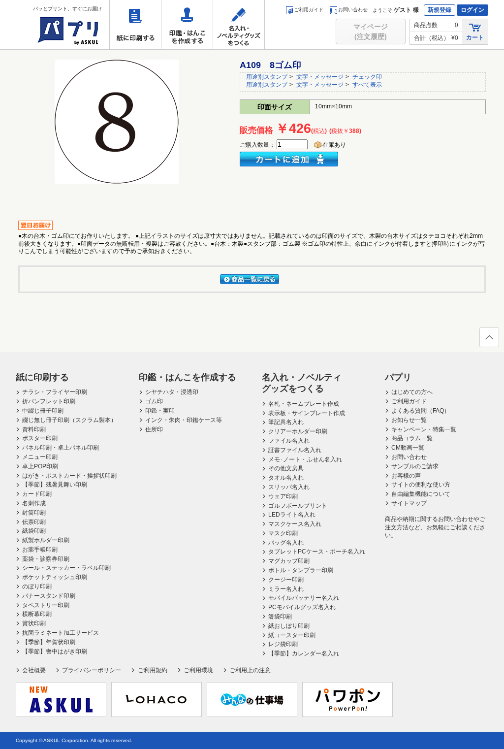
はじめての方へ (412, 392)
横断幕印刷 (37, 614)
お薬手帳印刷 (40, 549)
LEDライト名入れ (291, 514)
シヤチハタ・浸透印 (171, 392)
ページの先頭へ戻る (489, 337)
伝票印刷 (34, 522)
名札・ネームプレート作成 (303, 403)
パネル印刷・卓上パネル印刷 (60, 447)
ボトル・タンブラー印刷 (300, 570)
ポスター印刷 (40, 438)
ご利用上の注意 (250, 670)
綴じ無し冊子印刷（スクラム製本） (69, 420)
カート (475, 37)
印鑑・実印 (160, 410)
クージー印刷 (286, 579)
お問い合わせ (353, 9)
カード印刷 (37, 493)
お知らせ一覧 (409, 420)
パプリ (398, 377)
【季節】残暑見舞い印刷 (54, 484)
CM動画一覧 (407, 447)
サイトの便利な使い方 (420, 484)
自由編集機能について (420, 493)
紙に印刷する (135, 24)
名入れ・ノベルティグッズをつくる (238, 24)
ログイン (472, 9)
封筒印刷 (34, 512)
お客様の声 (406, 475)
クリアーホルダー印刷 (297, 431)
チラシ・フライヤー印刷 (54, 392)
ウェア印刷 (283, 496)
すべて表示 (367, 84)
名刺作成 (34, 503)
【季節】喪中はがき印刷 (54, 651)
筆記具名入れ (286, 422)
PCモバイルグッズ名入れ (302, 607)
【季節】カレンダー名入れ (303, 653)
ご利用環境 (198, 670)
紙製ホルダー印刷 (45, 540)
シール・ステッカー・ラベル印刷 (66, 567)
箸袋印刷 (280, 616)
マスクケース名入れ (294, 524)
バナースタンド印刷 (48, 595)
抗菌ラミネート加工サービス (60, 632)
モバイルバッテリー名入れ (303, 597)
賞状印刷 (34, 623)
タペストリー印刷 (45, 605)
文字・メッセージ (320, 76)
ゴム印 (154, 401)
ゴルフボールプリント (297, 505)
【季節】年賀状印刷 (48, 642)
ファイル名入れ (289, 440)
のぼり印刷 (37, 586)
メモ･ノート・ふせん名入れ (305, 459)
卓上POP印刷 (40, 466)
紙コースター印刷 (291, 635)
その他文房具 (286, 468)
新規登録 (439, 9)
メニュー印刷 (40, 457)
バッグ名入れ (286, 542)
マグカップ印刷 (289, 560)
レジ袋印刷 (283, 644)
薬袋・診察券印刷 (45, 558)
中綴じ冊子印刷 (42, 410)
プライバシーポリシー (91, 670)
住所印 (154, 429)
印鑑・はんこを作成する (187, 24)
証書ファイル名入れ (294, 450)
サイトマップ (409, 503)
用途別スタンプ (266, 76)
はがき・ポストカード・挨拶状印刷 (69, 475)
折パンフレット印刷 (48, 401)
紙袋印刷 (34, 530)
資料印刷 (34, 429)
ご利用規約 (152, 670)
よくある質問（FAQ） (420, 410)
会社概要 (34, 670)
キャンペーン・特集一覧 (423, 429)
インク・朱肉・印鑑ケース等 (183, 420)
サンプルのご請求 (415, 466)
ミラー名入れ (286, 589)
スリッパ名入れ (289, 487)
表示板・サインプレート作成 (306, 413)
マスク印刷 (283, 533)
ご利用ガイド (308, 9)
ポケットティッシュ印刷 (54, 577)
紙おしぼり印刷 (289, 625)
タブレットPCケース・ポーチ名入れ (316, 551)
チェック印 (367, 76)
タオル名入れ (286, 477)
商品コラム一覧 (412, 438)
